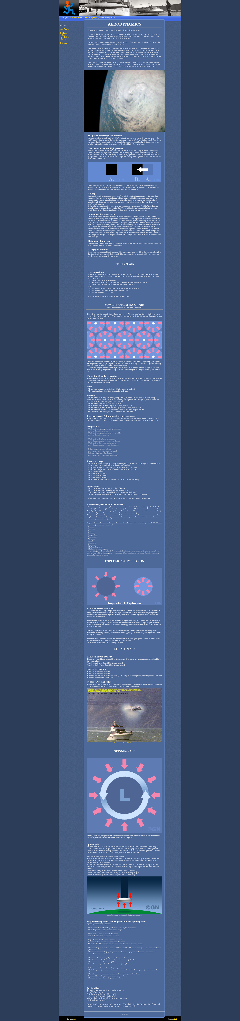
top (74, 1019)
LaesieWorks (75, 18)
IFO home (63, 33)
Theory (63, 39)
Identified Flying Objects (92, 18)
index (176, 1019)
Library (64, 35)
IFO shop (63, 43)
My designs (65, 37)
